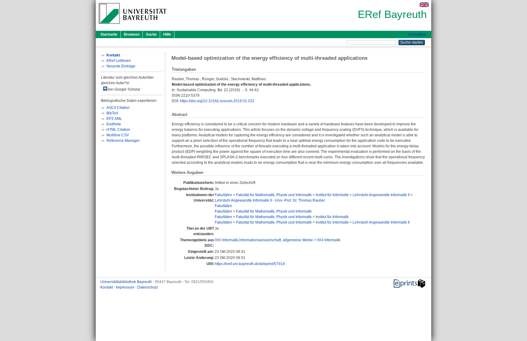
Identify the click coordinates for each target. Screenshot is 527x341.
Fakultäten (223, 195)
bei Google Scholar (123, 89)
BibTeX (112, 113)
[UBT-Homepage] (132, 25)
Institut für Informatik (332, 195)
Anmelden (417, 34)
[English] (424, 4)
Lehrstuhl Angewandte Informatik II (381, 195)
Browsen (131, 34)
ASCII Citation (118, 108)
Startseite (108, 34)
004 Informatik (328, 240)
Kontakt (107, 287)
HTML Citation (118, 129)
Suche (151, 34)
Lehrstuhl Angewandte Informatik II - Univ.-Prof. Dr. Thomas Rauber (270, 200)
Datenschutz (147, 287)
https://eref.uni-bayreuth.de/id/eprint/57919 (250, 264)
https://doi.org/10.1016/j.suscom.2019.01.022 (217, 101)
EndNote (113, 124)
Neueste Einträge (120, 66)
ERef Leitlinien (118, 61)
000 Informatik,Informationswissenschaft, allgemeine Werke (264, 240)
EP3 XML (114, 119)
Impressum (125, 287)
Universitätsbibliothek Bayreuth (126, 282)
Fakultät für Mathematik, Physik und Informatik (274, 195)
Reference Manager (123, 140)
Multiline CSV (117, 135)
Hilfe (167, 34)
